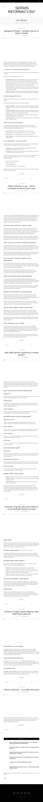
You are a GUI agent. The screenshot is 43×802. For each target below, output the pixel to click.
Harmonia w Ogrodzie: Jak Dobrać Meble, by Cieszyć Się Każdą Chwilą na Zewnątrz (21, 508)
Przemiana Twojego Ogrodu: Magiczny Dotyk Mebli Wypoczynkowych (21, 612)
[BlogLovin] (28, 793)
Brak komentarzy (25, 35)
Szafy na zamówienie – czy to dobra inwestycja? (21, 689)
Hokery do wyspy (11, 231)
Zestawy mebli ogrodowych (8, 429)
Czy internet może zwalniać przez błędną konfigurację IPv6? (20, 762)
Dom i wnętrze (22, 28)
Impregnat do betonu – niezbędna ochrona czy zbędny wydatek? (21, 32)
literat (6, 178)
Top (22, 799)
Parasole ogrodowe (7, 436)
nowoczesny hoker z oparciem (31, 263)
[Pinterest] (25, 793)
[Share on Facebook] (34, 178)
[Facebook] (14, 793)
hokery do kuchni (8, 218)
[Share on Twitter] (35, 178)
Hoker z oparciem (13, 246)
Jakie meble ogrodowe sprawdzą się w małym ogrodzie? (21, 353)
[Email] (38, 178)
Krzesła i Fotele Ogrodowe (26, 550)
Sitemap (5, 778)
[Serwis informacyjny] (21, 10)
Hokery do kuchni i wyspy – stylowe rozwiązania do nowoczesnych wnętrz (21, 187)
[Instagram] (21, 793)
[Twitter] (18, 793)
